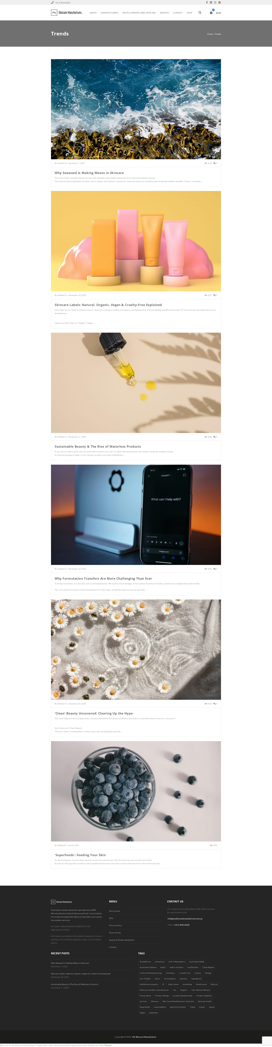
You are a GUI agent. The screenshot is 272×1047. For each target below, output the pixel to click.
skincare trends (205, 1001)
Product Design (162, 995)
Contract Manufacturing (151, 973)
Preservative (145, 995)
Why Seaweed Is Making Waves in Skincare (89, 173)
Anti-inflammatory (177, 961)
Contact (112, 947)
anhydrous (159, 961)
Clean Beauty (208, 967)
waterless (153, 1012)
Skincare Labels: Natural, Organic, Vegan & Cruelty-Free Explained (108, 305)
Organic (183, 990)
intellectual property (149, 984)
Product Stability (204, 995)
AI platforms (145, 961)
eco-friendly (145, 978)
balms (163, 967)
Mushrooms (201, 984)
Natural (214, 984)
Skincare (155, 1001)
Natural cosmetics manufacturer (154, 990)
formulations (170, 978)
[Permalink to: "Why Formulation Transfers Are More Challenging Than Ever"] (136, 518)
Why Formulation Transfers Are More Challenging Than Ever (103, 578)
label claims (173, 984)
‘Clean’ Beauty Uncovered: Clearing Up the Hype (94, 713)
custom (197, 973)
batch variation (176, 967)
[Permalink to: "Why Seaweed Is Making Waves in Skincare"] (136, 112)
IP (163, 984)
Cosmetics (170, 973)
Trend (192, 1007)
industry (183, 978)
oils (174, 990)
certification (192, 967)
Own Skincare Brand (200, 990)
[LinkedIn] (211, 2)
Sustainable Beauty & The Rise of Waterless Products (98, 446)
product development (182, 995)
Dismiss (108, 1045)
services (143, 1001)
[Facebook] (207, 2)
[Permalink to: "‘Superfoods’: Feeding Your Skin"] (136, 794)
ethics (157, 978)
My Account (114, 911)
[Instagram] (216, 2)
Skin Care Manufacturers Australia (178, 1001)
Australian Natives (148, 967)
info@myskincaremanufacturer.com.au (185, 918)
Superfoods (145, 1007)
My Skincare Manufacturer (144, 1037)
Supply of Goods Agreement (121, 940)
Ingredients (196, 978)
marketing (187, 984)
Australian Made (196, 961)
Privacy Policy (115, 925)
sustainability (160, 1007)
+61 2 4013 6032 (181, 925)
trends (202, 1007)
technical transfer (178, 1007)
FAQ (111, 918)
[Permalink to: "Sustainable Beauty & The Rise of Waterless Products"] (136, 386)
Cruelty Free (184, 973)
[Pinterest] (219, 2)
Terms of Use (115, 932)
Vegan (142, 1012)
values (212, 1007)
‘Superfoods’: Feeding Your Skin (80, 855)
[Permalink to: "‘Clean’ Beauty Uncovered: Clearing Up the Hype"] (136, 653)
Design (208, 973)
